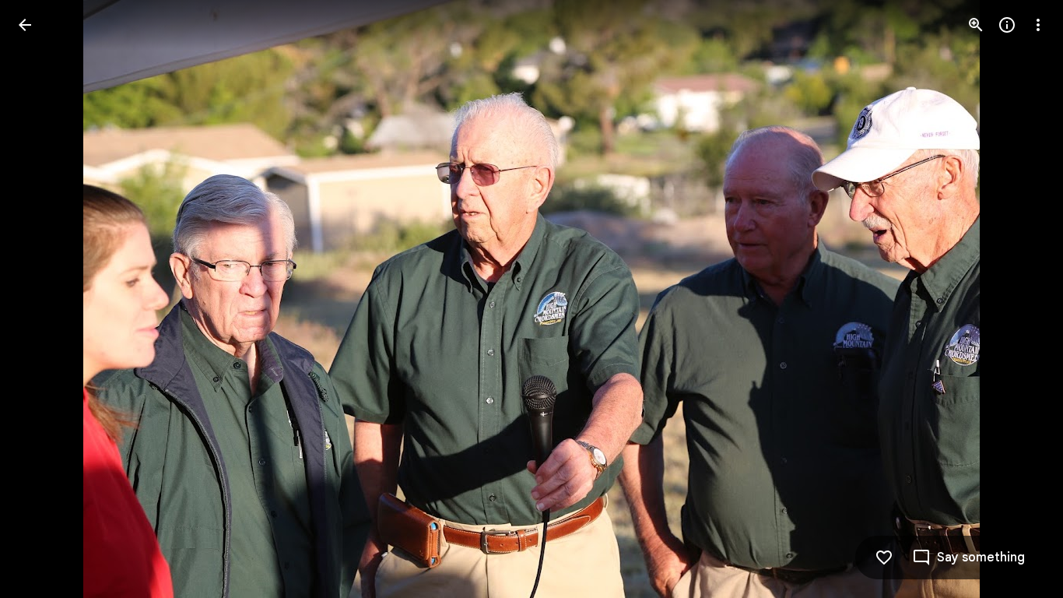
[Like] (884, 557)
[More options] (1038, 24)
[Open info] (1007, 24)
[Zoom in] (975, 24)
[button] (43, 299)
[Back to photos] (25, 25)
